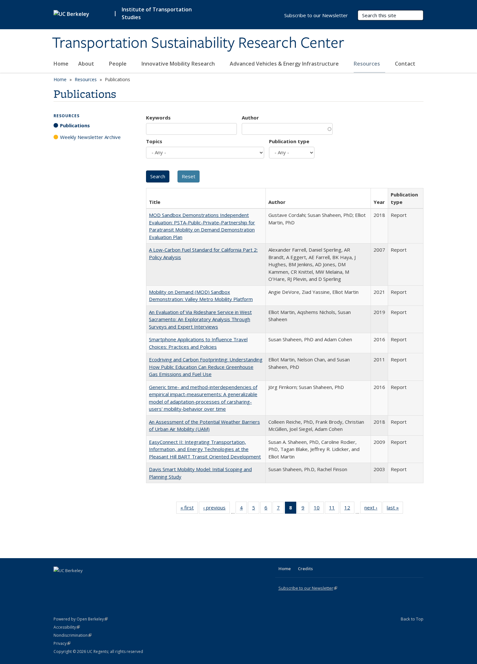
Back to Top (412, 619)
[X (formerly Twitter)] (59, 581)
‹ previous (216, 509)
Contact (405, 63)
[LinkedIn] (72, 581)
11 (334, 509)
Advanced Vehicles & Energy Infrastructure (285, 63)
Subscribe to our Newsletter (316, 15)
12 (349, 509)
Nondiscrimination (73, 635)
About (86, 63)
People (118, 63)
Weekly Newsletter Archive (90, 137)
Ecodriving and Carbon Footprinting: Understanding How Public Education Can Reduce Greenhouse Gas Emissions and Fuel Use (206, 366)
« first (189, 509)
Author (250, 117)
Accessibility (67, 627)
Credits (305, 568)
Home (61, 63)
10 (319, 509)
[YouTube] (84, 581)
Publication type (289, 141)
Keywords (158, 117)
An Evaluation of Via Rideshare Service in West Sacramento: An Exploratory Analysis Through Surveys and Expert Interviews (200, 319)
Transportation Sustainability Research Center (198, 43)
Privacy (62, 643)
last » (395, 509)
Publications (75, 125)
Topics (154, 141)
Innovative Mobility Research (178, 63)
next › (373, 509)
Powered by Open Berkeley (81, 619)
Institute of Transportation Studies (157, 13)
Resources (367, 63)
